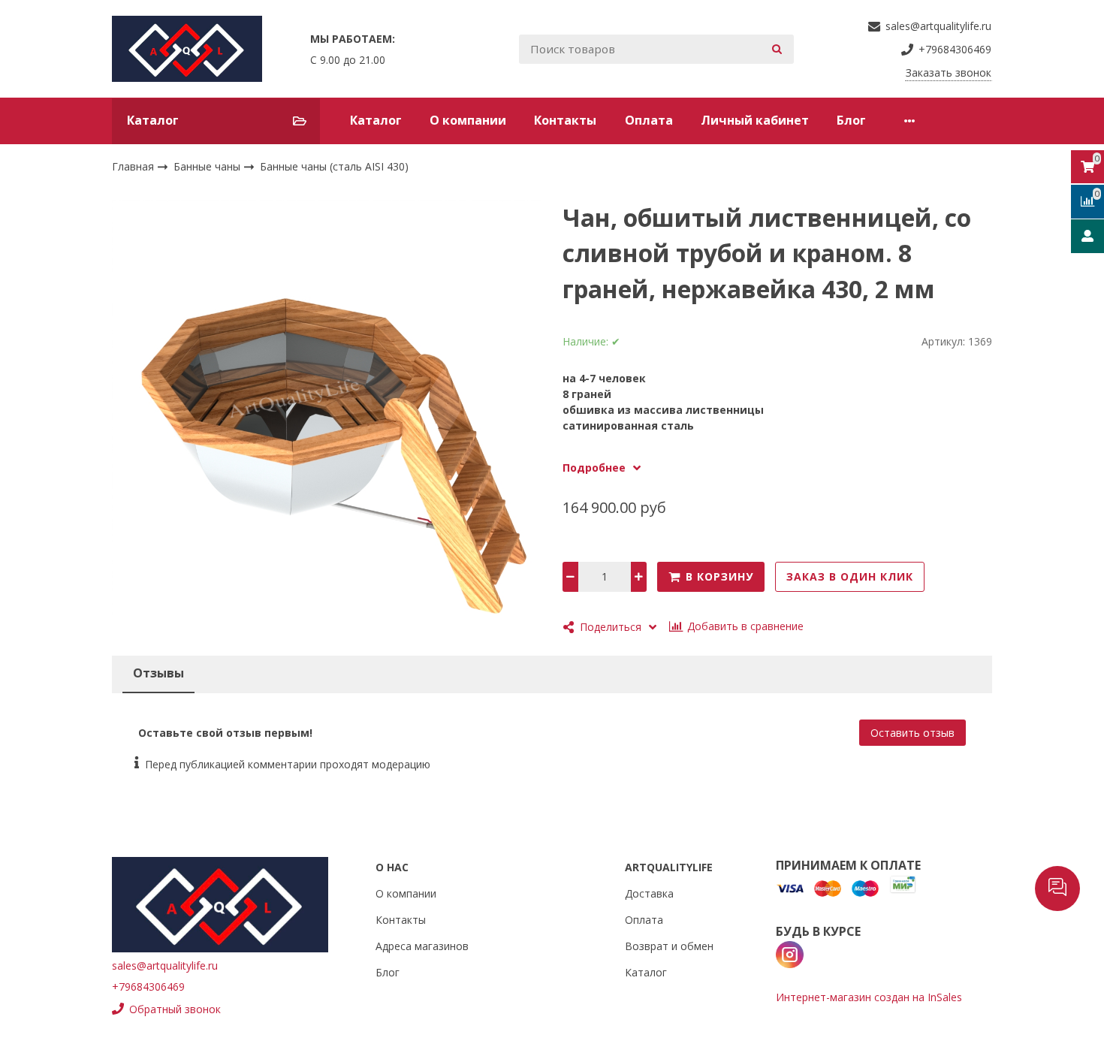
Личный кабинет (755, 120)
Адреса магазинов (422, 946)
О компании (468, 120)
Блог (851, 120)
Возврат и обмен (669, 946)
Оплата (649, 120)
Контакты (565, 120)
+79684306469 (148, 986)
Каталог (376, 120)
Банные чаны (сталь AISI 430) (334, 166)
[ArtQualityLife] (187, 49)
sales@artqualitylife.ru (165, 965)
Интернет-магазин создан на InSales (869, 997)
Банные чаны (208, 166)
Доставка (649, 893)
